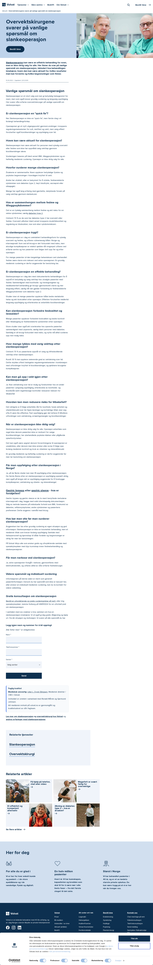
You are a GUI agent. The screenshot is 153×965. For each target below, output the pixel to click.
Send (24, 675)
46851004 (43, 604)
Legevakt (82, 917)
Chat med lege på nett (136, 917)
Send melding (132, 927)
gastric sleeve (40, 490)
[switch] (64, 960)
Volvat (57, 913)
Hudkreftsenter (85, 923)
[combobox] (128, 5)
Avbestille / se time (61, 923)
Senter (8, 659)
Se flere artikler (14, 829)
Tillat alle (134, 938)
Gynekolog (107, 920)
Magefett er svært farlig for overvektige (87, 784)
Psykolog (106, 927)
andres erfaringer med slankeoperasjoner (26, 719)
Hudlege (106, 923)
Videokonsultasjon (134, 920)
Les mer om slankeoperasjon (19, 716)
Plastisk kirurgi (108, 930)
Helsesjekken (84, 920)
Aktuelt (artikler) (60, 927)
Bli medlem (58, 920)
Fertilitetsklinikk (85, 930)
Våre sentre (38, 4)
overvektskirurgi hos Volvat (50, 716)
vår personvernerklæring (60, 951)
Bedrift (50, 5)
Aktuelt (4, 11)
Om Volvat (63, 4)
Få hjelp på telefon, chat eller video (40, 783)
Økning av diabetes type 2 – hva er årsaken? (65, 808)
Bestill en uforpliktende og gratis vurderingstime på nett (31, 601)
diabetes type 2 (36, 213)
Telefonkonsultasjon (135, 923)
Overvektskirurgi (22, 754)
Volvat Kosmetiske (86, 927)
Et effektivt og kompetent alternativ (14, 808)
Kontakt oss (132, 913)
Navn (8, 635)
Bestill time (108, 913)
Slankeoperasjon (14, 62)
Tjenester (23, 4)
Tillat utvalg (134, 946)
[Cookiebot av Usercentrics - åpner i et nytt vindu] (14, 960)
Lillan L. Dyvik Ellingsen (37, 692)
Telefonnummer (12, 647)
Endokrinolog (108, 917)
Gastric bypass (15, 490)
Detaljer (118, 961)
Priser (56, 917)
